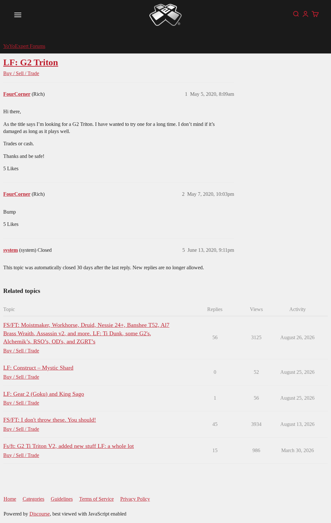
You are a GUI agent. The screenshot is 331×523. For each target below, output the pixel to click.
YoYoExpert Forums (24, 46)
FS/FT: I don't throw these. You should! (49, 420)
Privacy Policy (135, 499)
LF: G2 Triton (30, 62)
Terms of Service (96, 499)
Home (10, 499)
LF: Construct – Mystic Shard (38, 367)
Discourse (39, 514)
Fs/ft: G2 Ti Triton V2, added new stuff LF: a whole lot (68, 446)
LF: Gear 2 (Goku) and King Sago (43, 394)
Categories (33, 499)
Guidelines (62, 499)
